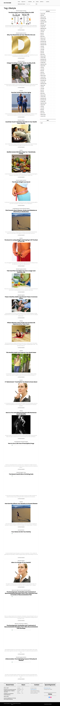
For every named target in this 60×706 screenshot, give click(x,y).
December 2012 (43, 98)
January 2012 (43, 116)
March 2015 (43, 54)
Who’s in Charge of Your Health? (21, 562)
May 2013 (42, 90)
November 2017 (43, 25)
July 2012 (42, 106)
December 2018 (43, 18)
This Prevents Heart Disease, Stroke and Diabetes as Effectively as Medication (21, 211)
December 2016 (43, 41)
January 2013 (43, 96)
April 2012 (42, 111)
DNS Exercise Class (47, 688)
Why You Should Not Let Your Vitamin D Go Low (21, 35)
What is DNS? (6, 696)
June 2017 (42, 31)
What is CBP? (6, 687)
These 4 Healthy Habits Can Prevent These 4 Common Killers (21, 297)
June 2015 (42, 49)
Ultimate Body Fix (34, 689)
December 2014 (43, 59)
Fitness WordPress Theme (8, 703)
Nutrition (41, 1)
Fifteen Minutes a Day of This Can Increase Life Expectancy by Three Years (21, 323)
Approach (23, 1)
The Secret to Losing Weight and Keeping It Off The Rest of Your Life (21, 240)
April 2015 (42, 52)
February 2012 (43, 114)
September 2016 (43, 44)
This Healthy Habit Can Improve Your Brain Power (21, 352)
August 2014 (43, 65)
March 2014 (43, 73)
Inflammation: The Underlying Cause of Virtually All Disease (21, 659)
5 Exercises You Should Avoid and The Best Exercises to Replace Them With (10, 690)
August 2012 (43, 104)
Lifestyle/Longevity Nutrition (21, 10)
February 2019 (43, 17)
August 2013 (43, 85)
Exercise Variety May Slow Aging (21, 92)
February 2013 (43, 95)
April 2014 (42, 72)
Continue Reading (21, 29)
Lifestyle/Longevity (21, 61)
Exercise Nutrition (21, 530)
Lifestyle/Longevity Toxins (21, 472)
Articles (37, 1)
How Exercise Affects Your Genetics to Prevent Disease (21, 503)
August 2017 (43, 30)
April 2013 (42, 91)
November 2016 (43, 43)
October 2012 (43, 101)
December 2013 (43, 78)
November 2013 (43, 80)
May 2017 (42, 33)
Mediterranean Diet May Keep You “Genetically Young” (21, 152)
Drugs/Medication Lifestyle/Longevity (21, 441)
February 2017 (43, 38)
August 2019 (43, 13)
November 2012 (43, 99)
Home (19, 1)
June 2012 (42, 108)
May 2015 (42, 51)
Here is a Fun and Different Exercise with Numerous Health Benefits (21, 413)
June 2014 (42, 69)
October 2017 (43, 26)
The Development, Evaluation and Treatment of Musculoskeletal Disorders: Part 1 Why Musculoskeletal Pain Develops (21, 627)
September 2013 (43, 83)
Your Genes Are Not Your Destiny (21, 532)
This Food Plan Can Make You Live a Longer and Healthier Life (21, 271)
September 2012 (43, 103)
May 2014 (42, 70)
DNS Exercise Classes (21, 4)
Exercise (21, 90)
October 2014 (43, 62)
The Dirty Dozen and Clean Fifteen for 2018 (21, 12)
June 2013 (42, 88)
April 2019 (42, 15)
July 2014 (42, 67)
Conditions (30, 1)
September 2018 (43, 21)
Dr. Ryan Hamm (7, 2)
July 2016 (42, 46)
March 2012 (43, 112)
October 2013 (43, 82)
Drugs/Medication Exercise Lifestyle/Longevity (21, 208)
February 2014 (43, 75)
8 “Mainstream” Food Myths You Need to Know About (21, 382)
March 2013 (43, 93)
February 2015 (43, 56)
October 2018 (43, 20)
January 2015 (43, 57)
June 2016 (42, 47)
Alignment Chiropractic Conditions (21, 623)
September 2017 (43, 28)
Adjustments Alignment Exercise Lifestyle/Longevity (21, 590)
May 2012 (42, 109)
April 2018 (42, 23)
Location (47, 1)
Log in (42, 122)
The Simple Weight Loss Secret (21, 182)
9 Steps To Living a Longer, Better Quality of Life (21, 63)
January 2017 (43, 39)
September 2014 (43, 64)
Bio (33, 1)
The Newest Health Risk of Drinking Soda (21, 474)
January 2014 (43, 77)
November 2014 (43, 60)
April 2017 (42, 34)
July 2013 (42, 86)
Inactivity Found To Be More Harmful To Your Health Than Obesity (21, 122)
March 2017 (43, 36)
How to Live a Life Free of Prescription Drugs (21, 443)
